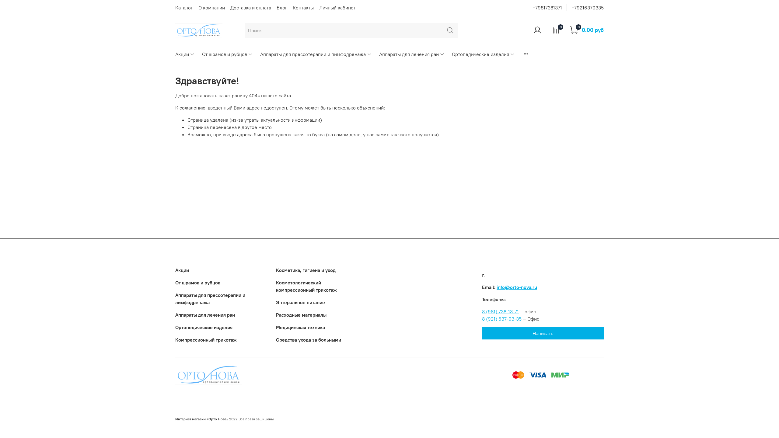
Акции (182, 54)
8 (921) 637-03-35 (502, 319)
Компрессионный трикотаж (206, 340)
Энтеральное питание (300, 302)
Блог (282, 8)
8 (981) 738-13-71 (500, 311)
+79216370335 (587, 8)
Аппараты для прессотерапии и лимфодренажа (313, 54)
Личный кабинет (337, 8)
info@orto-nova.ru (517, 287)
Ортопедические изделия (480, 54)
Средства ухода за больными (308, 340)
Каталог (184, 8)
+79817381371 (547, 8)
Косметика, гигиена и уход (306, 270)
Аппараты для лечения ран (409, 54)
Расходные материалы (301, 315)
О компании (211, 8)
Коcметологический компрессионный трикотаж (306, 286)
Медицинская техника (300, 327)
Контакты (303, 8)
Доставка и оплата (250, 8)
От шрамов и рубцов (224, 54)
